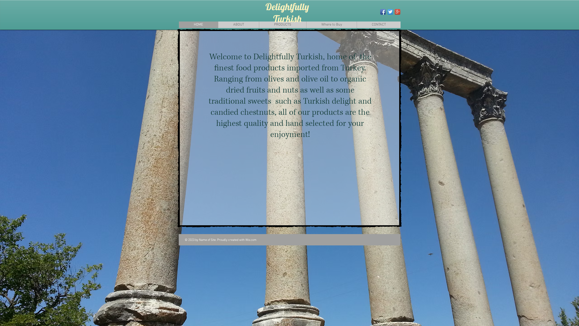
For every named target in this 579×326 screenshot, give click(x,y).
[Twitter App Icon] (390, 12)
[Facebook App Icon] (383, 12)
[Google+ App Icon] (397, 12)
